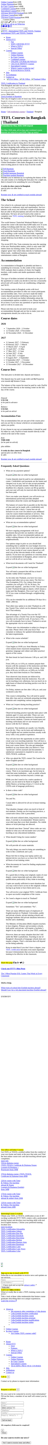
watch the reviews (8, 1301)
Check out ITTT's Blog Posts (13, 969)
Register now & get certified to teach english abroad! (21, 195)
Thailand (29, 112)
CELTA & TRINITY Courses (22, 64)
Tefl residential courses (16, 112)
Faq (12, 42)
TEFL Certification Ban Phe (12, 1233)
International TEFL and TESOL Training (17, 33)
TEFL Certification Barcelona (12, 1238)
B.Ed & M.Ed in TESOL (21, 70)
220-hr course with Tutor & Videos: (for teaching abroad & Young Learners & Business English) (12, 1185)
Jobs (7, 73)
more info (4, 1161)
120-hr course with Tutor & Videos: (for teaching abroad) (10, 1205)
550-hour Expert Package (11, 17)
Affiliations (10, 1370)
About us (9, 1309)
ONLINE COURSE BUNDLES (24, 62)
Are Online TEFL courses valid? (23, 1333)
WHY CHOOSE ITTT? (20, 44)
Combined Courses (8, 9)
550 (2, 1172)
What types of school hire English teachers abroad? (21, 988)
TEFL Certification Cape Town (13, 1249)
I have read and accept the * (20, 1285)
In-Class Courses (7, 6)
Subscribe (5, 1287)
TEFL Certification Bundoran (12, 1244)
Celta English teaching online (22, 1322)
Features (14, 1348)
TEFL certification (13, 950)
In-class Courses (12, 1331)
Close (4, 1433)
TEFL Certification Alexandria (13, 1229)
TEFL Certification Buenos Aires (14, 1242)
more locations (6, 1227)
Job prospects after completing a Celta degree (28, 1311)
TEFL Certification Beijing (11, 1240)
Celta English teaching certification (24, 1313)
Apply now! (5, 1271)
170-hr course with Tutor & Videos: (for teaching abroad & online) (12, 1196)
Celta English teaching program (23, 1318)
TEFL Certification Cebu (10, 1251)
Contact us (10, 77)
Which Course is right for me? (22, 68)
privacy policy (29, 1285)
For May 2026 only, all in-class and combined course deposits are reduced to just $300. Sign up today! (21, 129)
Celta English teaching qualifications (25, 1320)
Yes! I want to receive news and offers (16, 1443)
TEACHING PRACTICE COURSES (26, 1366)
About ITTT (11, 40)
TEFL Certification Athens (11, 1231)
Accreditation (11, 75)
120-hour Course (7, 15)
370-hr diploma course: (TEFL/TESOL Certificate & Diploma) (16, 1175)
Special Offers (16, 48)
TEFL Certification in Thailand (13, 83)
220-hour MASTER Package (12, 13)
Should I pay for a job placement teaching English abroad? (23, 990)
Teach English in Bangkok (11, 96)
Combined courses (18, 59)
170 (2, 1200)
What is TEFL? (17, 46)
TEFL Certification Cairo (11, 1247)
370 (2, 1178)
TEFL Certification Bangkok (12, 1236)
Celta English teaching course (22, 1316)
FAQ (13, 1346)
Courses (9, 51)
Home (8, 37)
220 (2, 1192)
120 (2, 1209)
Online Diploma (7, 4)
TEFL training (18, 216)
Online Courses (7, 2)
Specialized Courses (9, 11)
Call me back (6, 1420)
